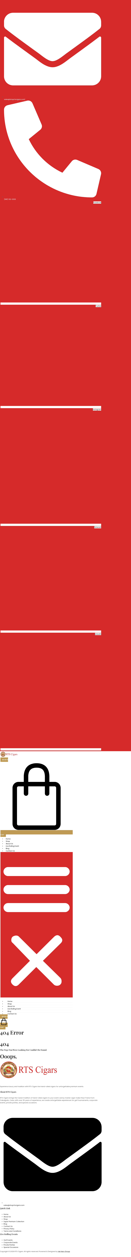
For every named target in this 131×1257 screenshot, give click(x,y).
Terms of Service (69, 1256)
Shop (8, 841)
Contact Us (10, 851)
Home (8, 839)
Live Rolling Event (12, 846)
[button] (36, 924)
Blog (7, 848)
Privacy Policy (58, 1256)
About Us (9, 844)
